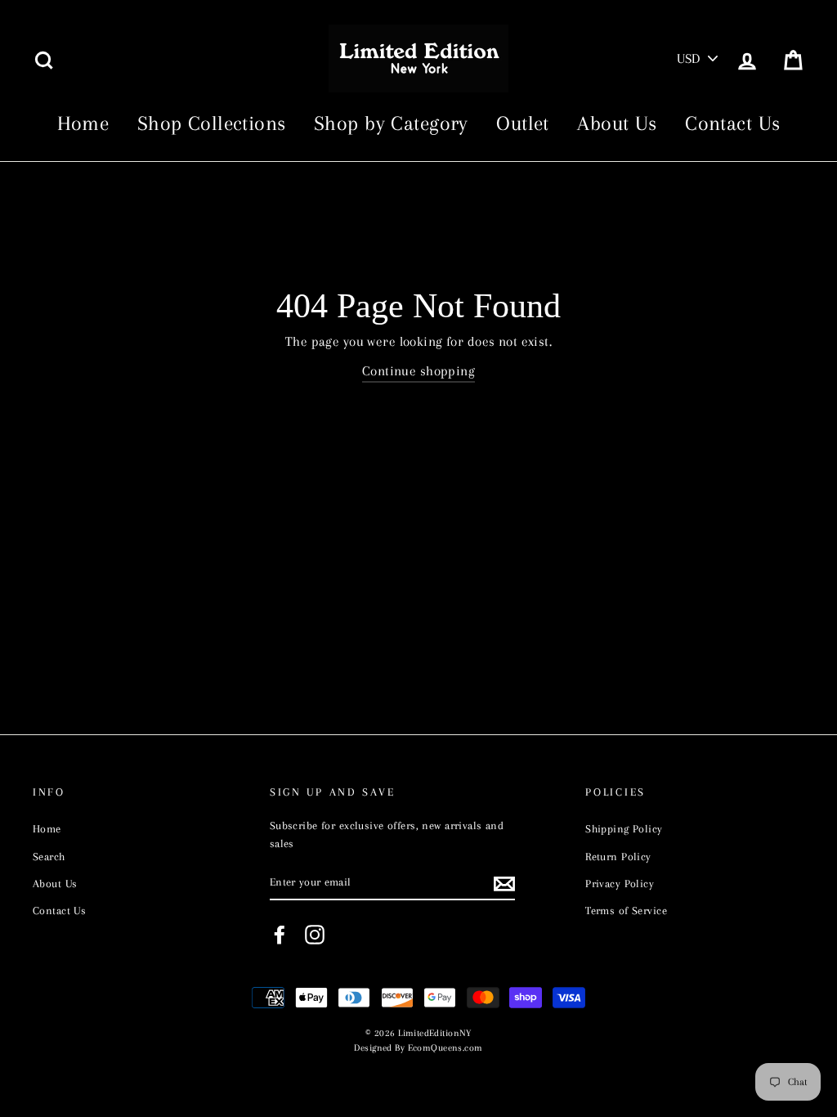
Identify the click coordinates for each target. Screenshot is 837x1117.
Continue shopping (418, 371)
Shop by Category (391, 123)
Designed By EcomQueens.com (418, 1048)
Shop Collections (211, 123)
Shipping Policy (623, 828)
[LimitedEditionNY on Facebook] (279, 934)
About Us (616, 123)
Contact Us (732, 123)
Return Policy (618, 856)
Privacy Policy (619, 883)
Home (83, 123)
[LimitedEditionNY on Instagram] (315, 934)
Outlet (522, 123)
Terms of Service (626, 910)
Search (49, 856)
